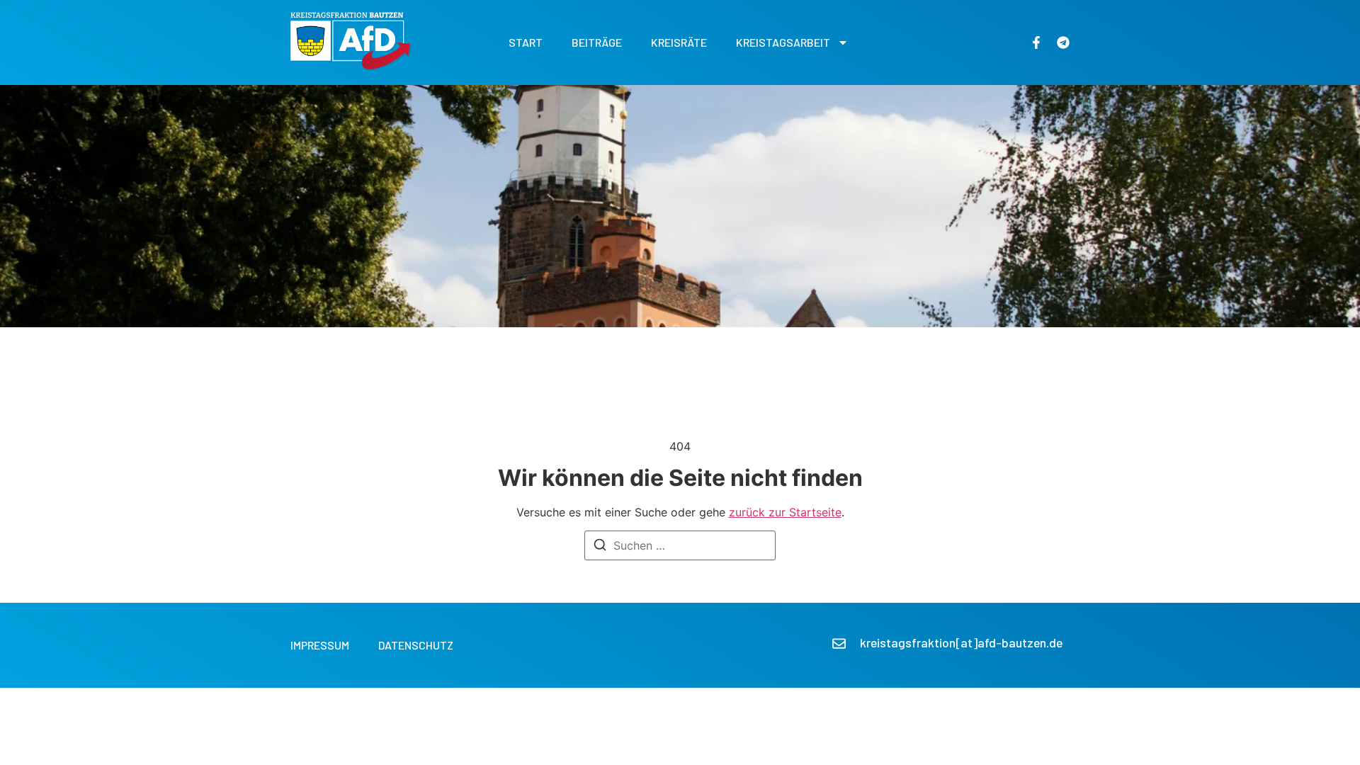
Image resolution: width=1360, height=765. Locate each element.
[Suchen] (600, 547)
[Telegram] (1063, 42)
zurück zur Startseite (785, 512)
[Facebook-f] (1036, 42)
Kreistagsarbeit (783, 42)
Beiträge (597, 42)
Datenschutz (415, 645)
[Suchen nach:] (680, 545)
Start (526, 42)
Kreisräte (679, 42)
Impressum (319, 645)
